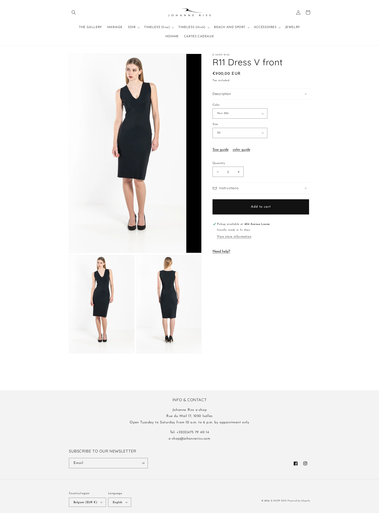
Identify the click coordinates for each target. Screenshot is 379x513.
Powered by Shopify (299, 501)
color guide (241, 149)
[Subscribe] (143, 463)
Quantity (219, 163)
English (117, 502)
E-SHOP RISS (279, 501)
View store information (234, 236)
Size (215, 124)
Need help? (221, 251)
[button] (74, 12)
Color (216, 104)
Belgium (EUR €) (85, 502)
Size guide (221, 149)
